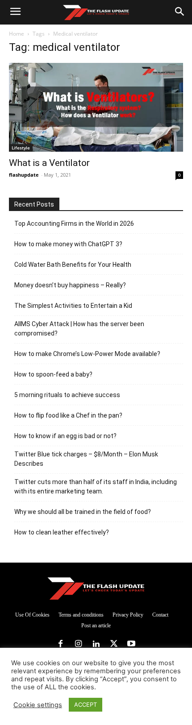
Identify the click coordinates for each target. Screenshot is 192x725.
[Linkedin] (96, 644)
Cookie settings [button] (37, 705)
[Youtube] (131, 644)
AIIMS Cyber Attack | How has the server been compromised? (79, 328)
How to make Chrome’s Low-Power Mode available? (87, 353)
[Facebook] (61, 644)
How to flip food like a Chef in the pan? (68, 415)
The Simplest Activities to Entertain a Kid (73, 305)
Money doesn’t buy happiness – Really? (70, 285)
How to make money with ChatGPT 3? (68, 244)
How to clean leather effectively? (61, 532)
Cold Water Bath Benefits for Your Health (72, 264)
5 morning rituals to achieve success (67, 394)
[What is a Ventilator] (96, 107)
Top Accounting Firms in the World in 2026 (74, 223)
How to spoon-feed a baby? (53, 374)
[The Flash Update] (96, 588)
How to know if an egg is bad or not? (65, 435)
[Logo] (96, 12)
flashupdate (24, 174)
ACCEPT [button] (85, 704)
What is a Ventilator (49, 162)
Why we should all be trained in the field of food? (82, 511)
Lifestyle (21, 148)
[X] (114, 644)
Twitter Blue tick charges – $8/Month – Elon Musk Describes (86, 459)
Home (16, 33)
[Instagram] (79, 644)
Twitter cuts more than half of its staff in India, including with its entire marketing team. (95, 486)
